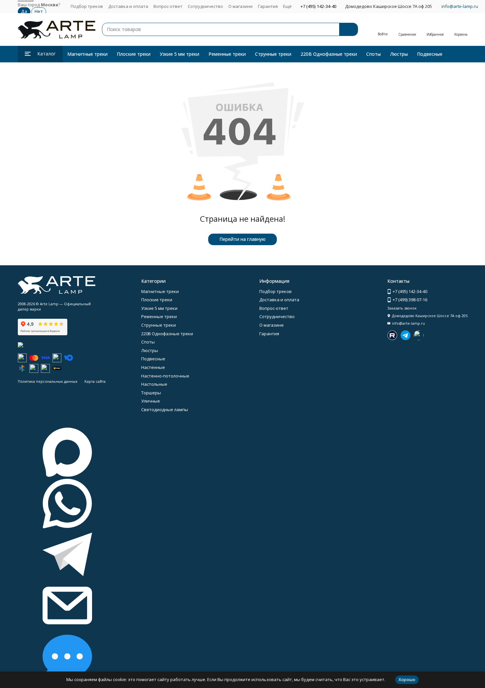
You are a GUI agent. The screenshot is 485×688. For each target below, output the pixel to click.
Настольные (154, 384)
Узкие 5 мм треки (179, 54)
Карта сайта (95, 381)
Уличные (150, 401)
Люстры (399, 54)
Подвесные (429, 54)
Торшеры (151, 393)
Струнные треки (273, 54)
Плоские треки (133, 54)
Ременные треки (227, 54)
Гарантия (268, 6)
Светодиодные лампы (164, 409)
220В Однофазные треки (329, 54)
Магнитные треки (87, 54)
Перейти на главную (242, 239)
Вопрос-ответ (167, 6)
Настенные (153, 367)
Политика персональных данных (48, 381)
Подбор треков (87, 6)
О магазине (240, 6)
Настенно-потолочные (165, 376)
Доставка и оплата (128, 6)
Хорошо (407, 679)
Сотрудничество (205, 6)
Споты (373, 54)
